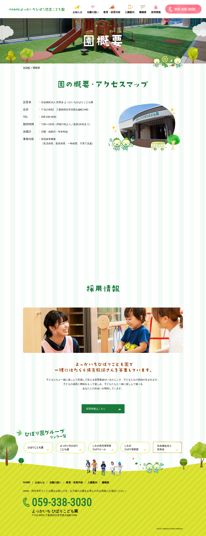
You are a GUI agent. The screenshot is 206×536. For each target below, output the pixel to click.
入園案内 (130, 12)
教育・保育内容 (111, 12)
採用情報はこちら (95, 408)
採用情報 (156, 12)
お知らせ (77, 12)
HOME (26, 67)
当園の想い (93, 12)
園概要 (142, 12)
